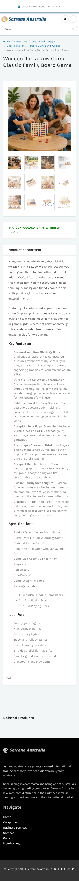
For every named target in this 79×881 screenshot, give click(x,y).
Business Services (15, 827)
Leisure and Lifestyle (43, 41)
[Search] (72, 29)
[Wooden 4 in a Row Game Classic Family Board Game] (39, 118)
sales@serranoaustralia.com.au (42, 6)
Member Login (12, 843)
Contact (8, 833)
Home (6, 41)
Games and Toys (16, 45)
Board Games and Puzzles (45, 45)
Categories (20, 41)
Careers (8, 838)
